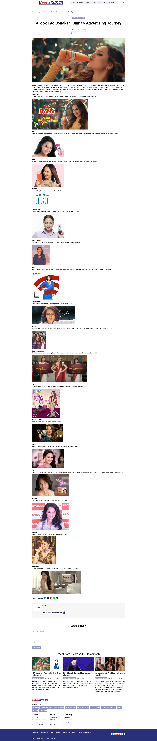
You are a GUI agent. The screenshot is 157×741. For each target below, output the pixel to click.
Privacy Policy (55, 732)
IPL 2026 (119, 707)
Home (33, 12)
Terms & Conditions (69, 732)
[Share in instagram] (117, 734)
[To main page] (51, 3)
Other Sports (103, 2)
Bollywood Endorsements (43, 12)
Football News (35, 707)
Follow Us (75, 33)
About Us (35, 732)
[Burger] (33, 2)
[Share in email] (123, 734)
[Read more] (47, 674)
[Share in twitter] (48, 598)
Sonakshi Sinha (85, 36)
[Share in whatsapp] (54, 598)
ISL (91, 707)
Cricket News (97, 707)
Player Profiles (66, 717)
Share (84, 33)
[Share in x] (115, 734)
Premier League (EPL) (59, 707)
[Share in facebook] (45, 598)
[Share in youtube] (119, 734)
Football (80, 2)
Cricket (73, 2)
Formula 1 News (43, 710)
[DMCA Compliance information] (40, 738)
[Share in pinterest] (51, 598)
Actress (78, 36)
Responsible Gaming (84, 732)
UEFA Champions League (46, 707)
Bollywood (71, 36)
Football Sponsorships (70, 707)
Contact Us (44, 732)
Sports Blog (112, 2)
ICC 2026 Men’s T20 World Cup (108, 707)
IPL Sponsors (53, 722)
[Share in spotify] (121, 734)
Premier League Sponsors (83, 707)
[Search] (124, 3)
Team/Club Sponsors (68, 719)
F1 (91, 2)
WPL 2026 (53, 724)
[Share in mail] (57, 598)
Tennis (87, 2)
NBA (95, 2)
